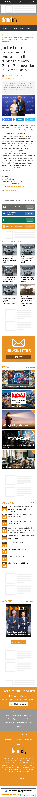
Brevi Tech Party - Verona (12, 407)
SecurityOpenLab (13, 719)
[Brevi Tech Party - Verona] (18, 399)
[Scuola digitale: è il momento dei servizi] (18, 459)
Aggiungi (29, 213)
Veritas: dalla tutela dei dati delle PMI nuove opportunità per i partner (9, 259)
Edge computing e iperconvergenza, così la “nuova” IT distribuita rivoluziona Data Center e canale (9, 300)
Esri (23, 136)
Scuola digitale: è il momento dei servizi (17, 467)
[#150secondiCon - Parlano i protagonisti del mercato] (18, 439)
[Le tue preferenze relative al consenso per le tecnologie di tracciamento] (27, 795)
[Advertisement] (19, 681)
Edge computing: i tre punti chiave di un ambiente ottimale (9, 279)
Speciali (16, 735)
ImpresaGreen (9, 723)
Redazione (9, 740)
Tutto (33, 503)
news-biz (13, 35)
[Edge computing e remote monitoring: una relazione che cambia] (27, 250)
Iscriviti (30, 207)
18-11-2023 (20, 75)
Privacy (22, 778)
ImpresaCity (30, 2)
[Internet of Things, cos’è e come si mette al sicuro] (27, 270)
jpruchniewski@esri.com (15, 186)
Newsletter (30, 28)
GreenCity (25, 719)
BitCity (7, 715)
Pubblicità (28, 740)
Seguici (30, 220)
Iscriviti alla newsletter (19, 704)
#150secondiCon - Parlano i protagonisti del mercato (18, 446)
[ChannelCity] (9, 20)
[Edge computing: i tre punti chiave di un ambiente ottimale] (9, 270)
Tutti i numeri (30, 601)
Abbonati (29, 226)
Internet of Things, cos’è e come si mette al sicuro (27, 279)
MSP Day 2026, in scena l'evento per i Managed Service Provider (16, 426)
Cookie (14, 778)
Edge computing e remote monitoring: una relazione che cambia (27, 259)
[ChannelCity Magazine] (18, 620)
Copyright (19, 740)
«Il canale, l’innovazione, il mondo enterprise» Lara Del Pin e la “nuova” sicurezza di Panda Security (27, 301)
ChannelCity (18, 2)
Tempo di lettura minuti (9, 78)
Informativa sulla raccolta (11, 795)
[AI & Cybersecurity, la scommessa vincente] (18, 379)
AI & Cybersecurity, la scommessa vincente (18, 387)
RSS (18, 744)
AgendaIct (18, 726)
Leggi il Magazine (18, 642)
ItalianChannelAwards (24, 723)
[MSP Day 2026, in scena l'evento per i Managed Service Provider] (18, 419)
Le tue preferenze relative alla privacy (20, 791)
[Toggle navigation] (32, 20)
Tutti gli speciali (29, 367)
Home (5, 35)
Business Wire (9, 75)
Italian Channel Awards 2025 (13, 28)
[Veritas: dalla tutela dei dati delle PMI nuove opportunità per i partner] (9, 250)
